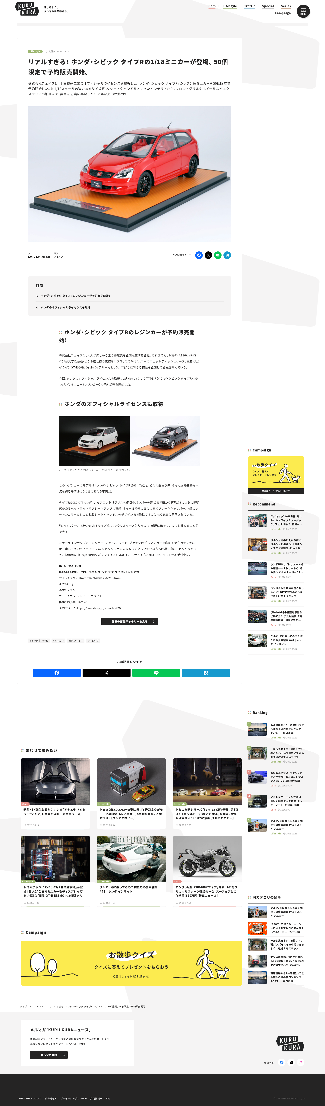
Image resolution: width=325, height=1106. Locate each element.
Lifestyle (230, 6)
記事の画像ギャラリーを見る (130, 621)
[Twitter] (208, 255)
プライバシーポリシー (72, 1098)
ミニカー (59, 640)
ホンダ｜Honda (39, 640)
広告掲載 (50, 1098)
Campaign (283, 13)
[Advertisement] (154, 711)
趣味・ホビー (76, 640)
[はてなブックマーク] (227, 255)
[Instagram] (300, 1062)
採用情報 (95, 1098)
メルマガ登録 (49, 1055)
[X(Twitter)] (291, 1062)
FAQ (108, 1098)
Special (268, 6)
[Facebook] (199, 255)
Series (286, 6)
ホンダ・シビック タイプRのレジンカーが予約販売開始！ (75, 296)
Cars (212, 6)
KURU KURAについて (30, 1098)
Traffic (249, 6)
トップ (23, 1006)
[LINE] (218, 255)
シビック (94, 640)
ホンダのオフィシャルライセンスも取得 (66, 307)
